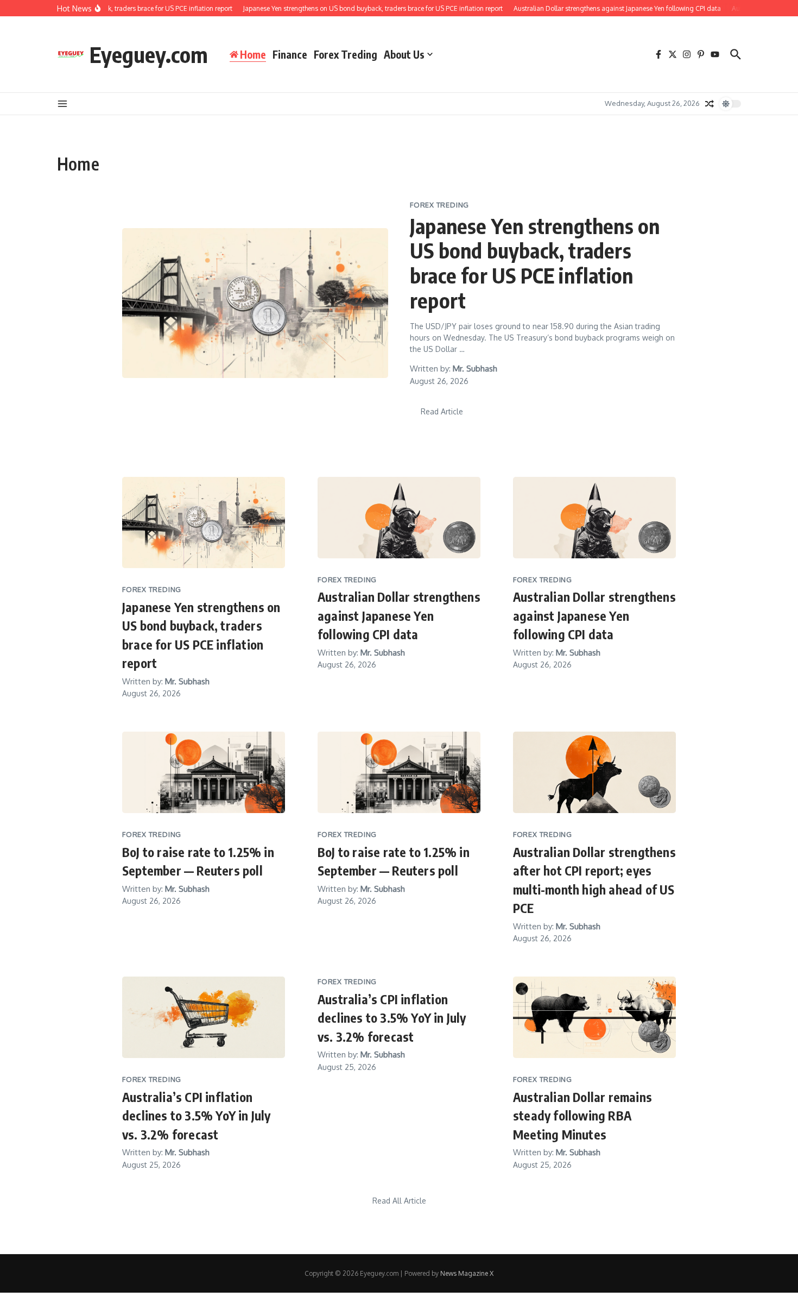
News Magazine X (466, 1273)
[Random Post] (709, 103)
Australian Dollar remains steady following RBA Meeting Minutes (582, 1115)
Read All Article (399, 1200)
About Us (404, 54)
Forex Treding (345, 54)
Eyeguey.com (149, 54)
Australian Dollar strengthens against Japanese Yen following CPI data (399, 615)
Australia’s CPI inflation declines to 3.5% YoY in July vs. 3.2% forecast (196, 1115)
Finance (290, 54)
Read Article (442, 411)
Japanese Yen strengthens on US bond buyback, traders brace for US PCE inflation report (535, 263)
